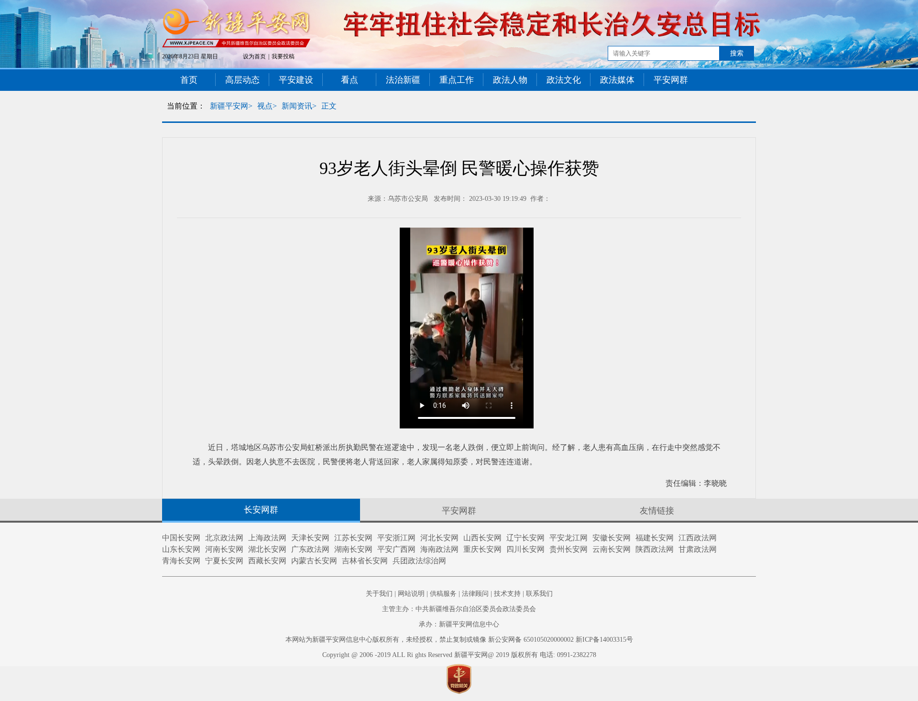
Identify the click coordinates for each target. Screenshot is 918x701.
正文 (329, 106)
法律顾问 (475, 593)
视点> (267, 106)
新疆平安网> (231, 106)
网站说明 (411, 593)
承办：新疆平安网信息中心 (459, 624)
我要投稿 (283, 56)
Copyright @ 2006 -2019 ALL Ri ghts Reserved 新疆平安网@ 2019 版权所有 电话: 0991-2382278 (459, 654)
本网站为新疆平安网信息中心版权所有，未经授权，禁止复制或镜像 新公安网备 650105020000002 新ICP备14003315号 (459, 639)
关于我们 (379, 593)
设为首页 (254, 56)
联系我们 (539, 593)
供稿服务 (443, 593)
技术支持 (507, 593)
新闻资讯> (299, 106)
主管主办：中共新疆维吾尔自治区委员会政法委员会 (459, 609)
